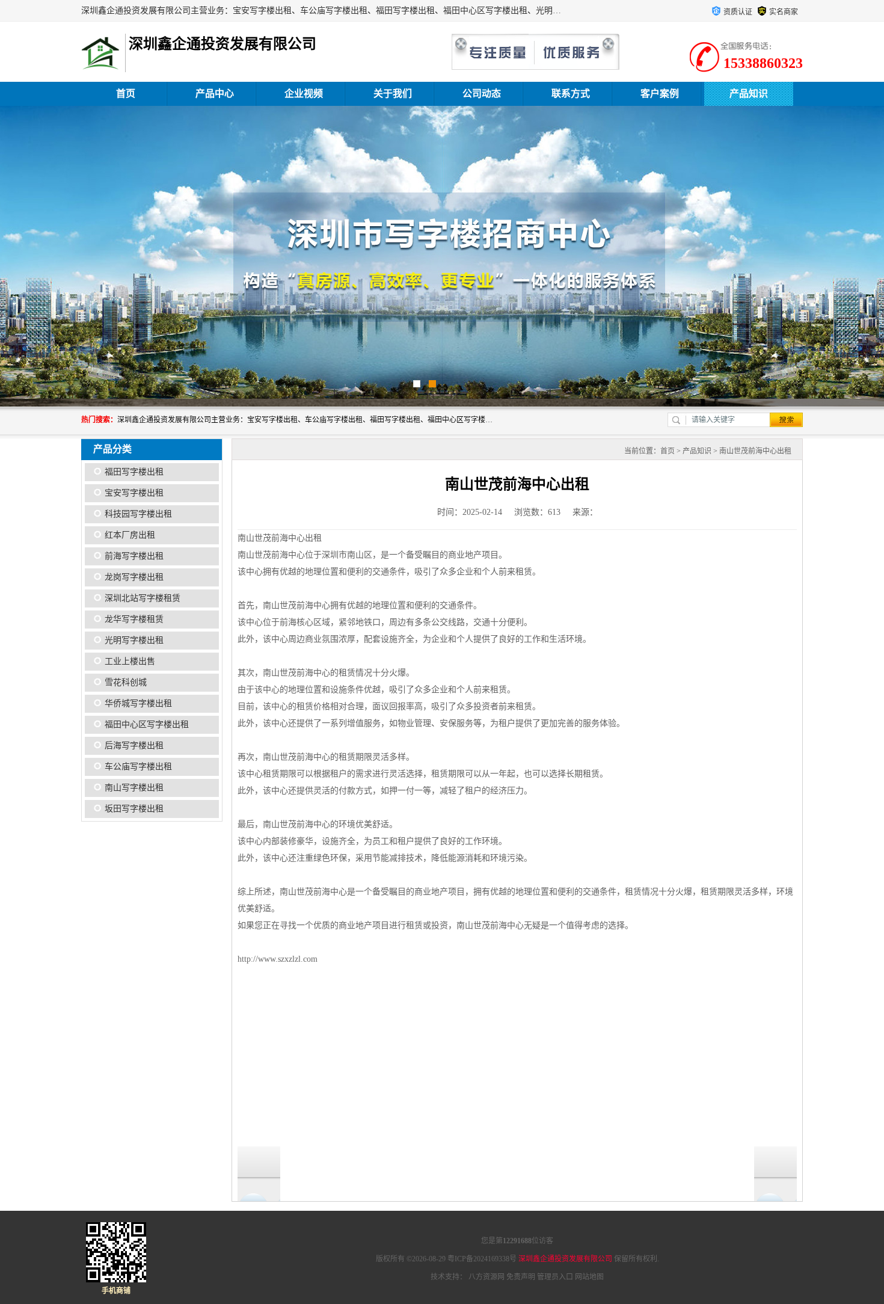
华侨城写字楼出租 (138, 703)
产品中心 (214, 93)
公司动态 (481, 93)
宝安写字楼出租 (134, 492)
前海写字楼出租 (134, 556)
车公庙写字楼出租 (138, 766)
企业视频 (303, 93)
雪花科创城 (126, 682)
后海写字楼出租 (134, 745)
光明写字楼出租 (134, 640)
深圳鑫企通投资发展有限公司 (565, 1259)
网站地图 (589, 1277)
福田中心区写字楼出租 (147, 724)
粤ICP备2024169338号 (482, 1259)
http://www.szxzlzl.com (278, 959)
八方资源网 (486, 1277)
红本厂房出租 (130, 535)
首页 (125, 93)
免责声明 (520, 1277)
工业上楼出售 (130, 661)
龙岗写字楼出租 (134, 577)
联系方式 (570, 93)
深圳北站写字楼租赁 (142, 598)
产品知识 (748, 93)
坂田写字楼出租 (134, 808)
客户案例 (659, 93)
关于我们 (392, 93)
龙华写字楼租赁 (134, 619)
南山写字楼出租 (134, 787)
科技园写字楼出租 (138, 513)
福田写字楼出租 (134, 471)
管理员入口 (555, 1277)
